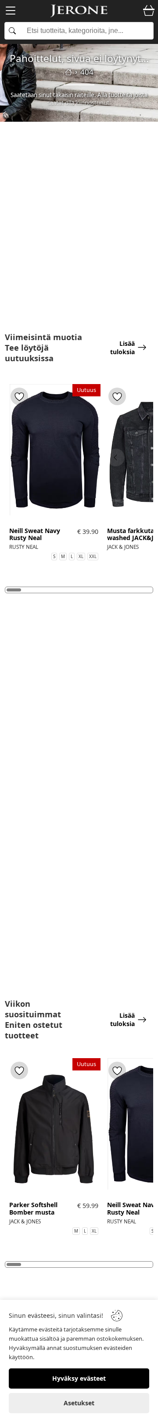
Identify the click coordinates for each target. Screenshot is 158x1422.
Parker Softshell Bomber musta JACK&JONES (33, 1212)
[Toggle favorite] (19, 396)
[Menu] (11, 12)
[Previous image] (116, 457)
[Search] (79, 31)
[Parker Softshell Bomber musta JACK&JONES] (54, 1128)
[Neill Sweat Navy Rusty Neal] (54, 454)
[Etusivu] (68, 72)
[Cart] (148, 11)
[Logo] (79, 11)
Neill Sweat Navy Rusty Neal (34, 534)
